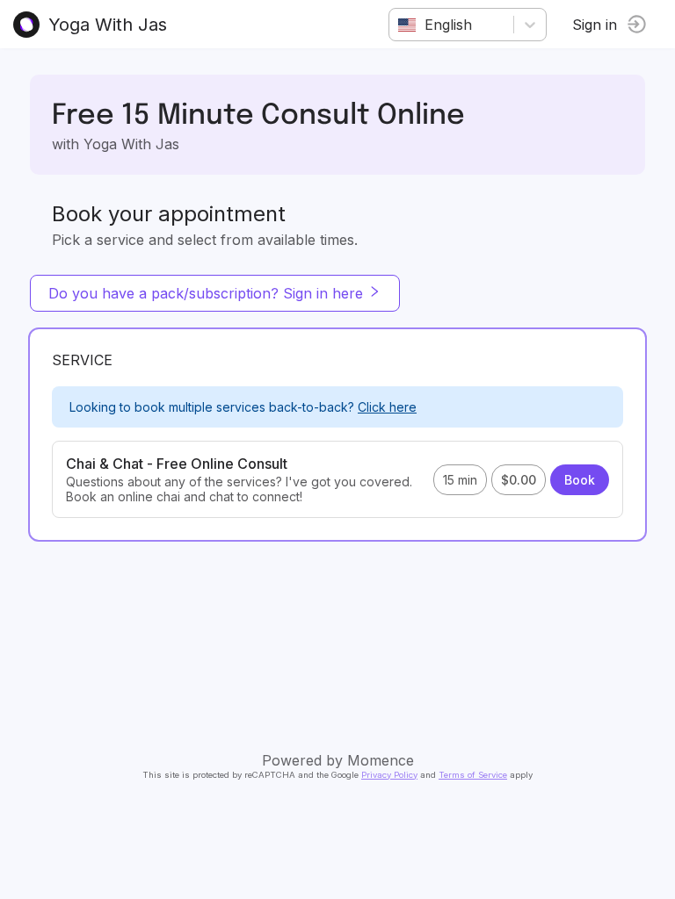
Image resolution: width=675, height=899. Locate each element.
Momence (380, 760)
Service (82, 360)
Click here (387, 406)
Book (579, 479)
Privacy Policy (389, 775)
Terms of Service (473, 775)
